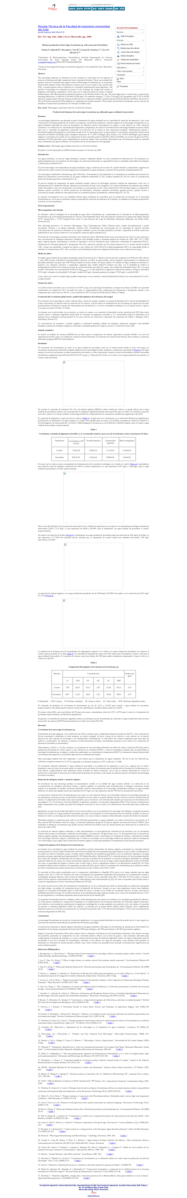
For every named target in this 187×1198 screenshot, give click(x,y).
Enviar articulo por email (130, 63)
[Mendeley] (118, 79)
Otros (122, 79)
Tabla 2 (70, 654)
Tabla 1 (86, 418)
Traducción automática (130, 60)
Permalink (124, 86)
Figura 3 (69, 535)
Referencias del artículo (130, 48)
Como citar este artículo (130, 52)
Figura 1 (137, 350)
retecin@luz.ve (93, 1196)
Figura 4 (49, 596)
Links (91, 956)
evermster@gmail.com (47, 62)
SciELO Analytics (127, 36)
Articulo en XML (127, 44)
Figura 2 (134, 464)
